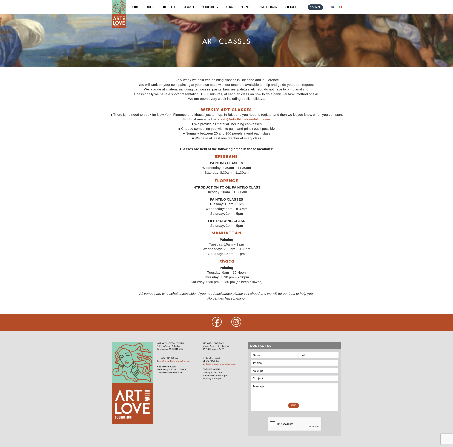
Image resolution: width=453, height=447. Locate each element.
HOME (135, 7)
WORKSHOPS (210, 7)
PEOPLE (245, 7)
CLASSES (189, 7)
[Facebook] (216, 321)
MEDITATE (169, 7)
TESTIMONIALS (267, 7)
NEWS (229, 7)
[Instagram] (236, 321)
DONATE (315, 7)
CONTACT (290, 7)
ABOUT (151, 7)
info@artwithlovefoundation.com (245, 119)
